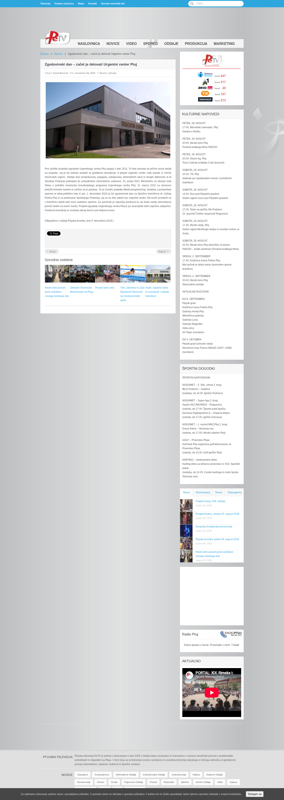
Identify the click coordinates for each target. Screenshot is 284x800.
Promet (153, 782)
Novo (186, 492)
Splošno (185, 782)
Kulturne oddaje (214, 774)
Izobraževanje (179, 774)
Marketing (224, 43)
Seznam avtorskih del (113, 3)
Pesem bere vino (104, 287)
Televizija (45, 3)
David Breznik (60, 73)
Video (131, 43)
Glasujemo (235, 492)
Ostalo (114, 782)
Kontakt (92, 3)
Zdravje (112, 73)
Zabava (233, 782)
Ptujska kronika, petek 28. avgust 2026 (217, 539)
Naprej (163, 251)
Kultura (196, 774)
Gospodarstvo (102, 774)
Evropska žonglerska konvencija (214, 526)
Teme (218, 492)
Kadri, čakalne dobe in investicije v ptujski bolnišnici (157, 292)
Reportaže (169, 782)
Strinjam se (255, 794)
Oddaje (171, 43)
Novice (113, 43)
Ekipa (81, 3)
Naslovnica (89, 43)
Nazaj (51, 251)
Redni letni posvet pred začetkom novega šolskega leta (57, 292)
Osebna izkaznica (64, 3)
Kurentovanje (83, 782)
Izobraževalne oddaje (154, 774)
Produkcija (196, 43)
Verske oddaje (203, 782)
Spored (150, 43)
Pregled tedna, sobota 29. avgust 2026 (217, 513)
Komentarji (203, 492)
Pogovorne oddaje (133, 782)
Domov (44, 53)
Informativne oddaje (126, 774)
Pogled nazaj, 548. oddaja (210, 501)
